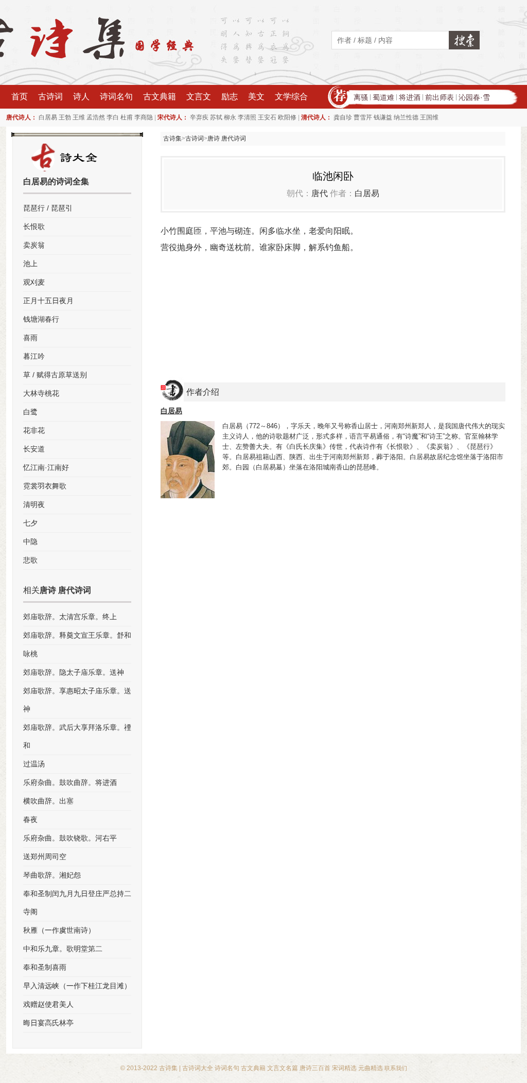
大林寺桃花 (41, 393)
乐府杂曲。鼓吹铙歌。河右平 (70, 838)
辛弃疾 (199, 117)
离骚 (361, 97)
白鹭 (30, 412)
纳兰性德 (406, 117)
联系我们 (395, 1068)
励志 (229, 96)
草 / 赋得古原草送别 (55, 375)
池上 (30, 263)
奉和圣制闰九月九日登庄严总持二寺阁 (77, 902)
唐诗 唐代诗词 (226, 138)
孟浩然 (95, 117)
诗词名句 (116, 96)
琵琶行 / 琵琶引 (48, 208)
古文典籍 (159, 96)
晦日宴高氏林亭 (48, 1023)
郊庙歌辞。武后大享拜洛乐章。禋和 (77, 736)
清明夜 (34, 504)
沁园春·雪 (474, 97)
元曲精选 (370, 1068)
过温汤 (34, 764)
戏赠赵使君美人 (48, 1004)
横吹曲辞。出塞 (48, 801)
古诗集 (172, 138)
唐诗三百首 (315, 1068)
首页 (19, 96)
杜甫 (126, 117)
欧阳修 (287, 117)
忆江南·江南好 (46, 467)
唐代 (319, 193)
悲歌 (30, 560)
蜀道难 (383, 97)
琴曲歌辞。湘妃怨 (52, 875)
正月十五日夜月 (48, 300)
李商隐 (143, 117)
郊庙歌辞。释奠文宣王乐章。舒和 (77, 635)
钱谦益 (383, 117)
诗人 (81, 96)
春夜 (30, 819)
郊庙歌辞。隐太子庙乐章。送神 (73, 672)
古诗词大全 (197, 1068)
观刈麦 (34, 282)
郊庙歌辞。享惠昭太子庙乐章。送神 (77, 700)
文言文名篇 (282, 1068)
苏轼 (216, 117)
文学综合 (291, 96)
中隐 (30, 541)
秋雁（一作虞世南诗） (59, 930)
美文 (256, 96)
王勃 (65, 117)
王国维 (429, 117)
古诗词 (50, 96)
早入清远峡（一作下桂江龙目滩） (77, 986)
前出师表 (439, 97)
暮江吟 (34, 356)
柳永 (230, 117)
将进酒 (409, 97)
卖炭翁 (34, 245)
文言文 (198, 96)
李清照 (247, 117)
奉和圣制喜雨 (44, 967)
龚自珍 (342, 117)
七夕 (30, 523)
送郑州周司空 (44, 856)
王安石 (267, 117)
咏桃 (30, 654)
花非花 (34, 430)
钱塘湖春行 (41, 319)
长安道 (34, 449)
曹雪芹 (363, 117)
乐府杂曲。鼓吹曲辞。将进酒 (70, 782)
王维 (79, 117)
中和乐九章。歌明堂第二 (62, 949)
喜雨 (30, 338)
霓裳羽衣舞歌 (44, 486)
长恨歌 (34, 226)
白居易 (48, 117)
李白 (113, 117)
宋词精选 (344, 1068)
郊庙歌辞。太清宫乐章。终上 (70, 617)
